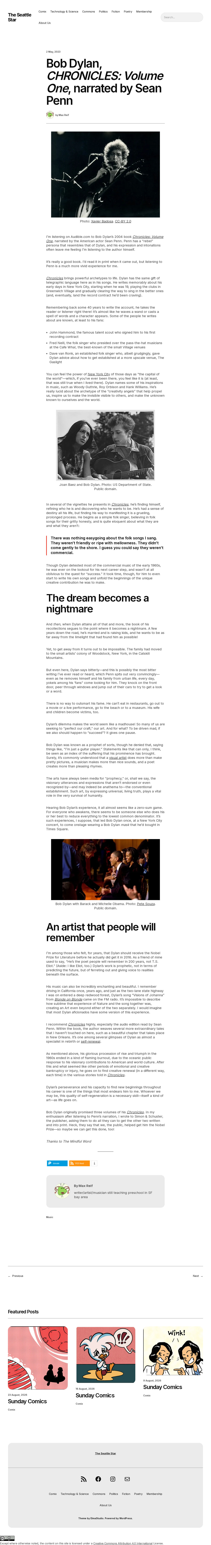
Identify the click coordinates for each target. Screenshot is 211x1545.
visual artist (118, 758)
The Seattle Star (19, 17)
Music (49, 1217)
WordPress (125, 1518)
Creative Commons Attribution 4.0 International (122, 1543)
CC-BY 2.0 (123, 221)
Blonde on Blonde (68, 999)
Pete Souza (146, 904)
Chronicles (54, 278)
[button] (57, 1163)
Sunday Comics (27, 1401)
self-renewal (90, 1041)
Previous (17, 1276)
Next (196, 1276)
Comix (11, 1409)
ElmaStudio (97, 1518)
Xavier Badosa (102, 221)
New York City (99, 374)
